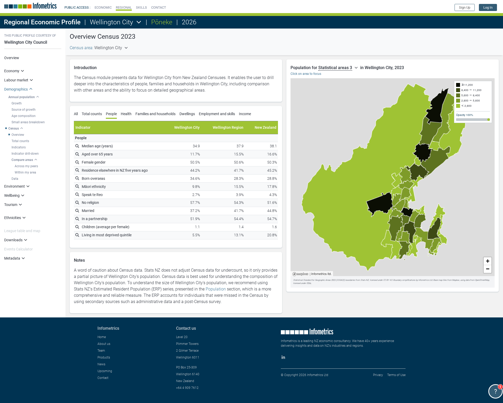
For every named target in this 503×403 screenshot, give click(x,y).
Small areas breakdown (28, 122)
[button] (103, 7)
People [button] (111, 114)
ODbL (309, 283)
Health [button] (126, 114)
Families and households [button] (155, 114)
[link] (488, 7)
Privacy (378, 375)
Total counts (20, 141)
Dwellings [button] (187, 114)
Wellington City (111, 22)
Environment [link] (14, 186)
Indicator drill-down (25, 153)
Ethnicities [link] (12, 218)
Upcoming (104, 371)
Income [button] (245, 114)
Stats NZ (364, 280)
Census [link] (13, 128)
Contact (102, 378)
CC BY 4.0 (387, 280)
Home (101, 337)
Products (103, 357)
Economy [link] (11, 71)
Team (101, 350)
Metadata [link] (12, 258)
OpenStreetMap (482, 280)
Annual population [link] (21, 97)
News (101, 364)
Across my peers (26, 166)
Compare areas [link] (22, 160)
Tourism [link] (10, 205)
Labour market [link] (16, 80)
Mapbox (300, 274)
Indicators (19, 147)
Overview (11, 58)
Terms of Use (396, 375)
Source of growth (24, 109)
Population (216, 289)
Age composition (24, 116)
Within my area (25, 172)
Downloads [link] (13, 240)
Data (15, 179)
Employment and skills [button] (217, 114)
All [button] (76, 114)
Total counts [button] (92, 114)
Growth (17, 103)
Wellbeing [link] (12, 195)
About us (103, 344)
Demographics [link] (16, 89)
